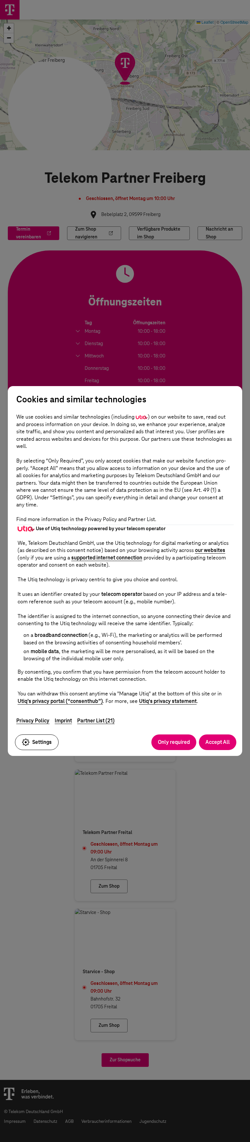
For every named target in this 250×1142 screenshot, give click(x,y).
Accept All (217, 742)
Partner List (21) (96, 720)
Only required (174, 742)
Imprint (63, 720)
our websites (210, 550)
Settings (42, 742)
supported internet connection (106, 557)
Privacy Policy (32, 720)
